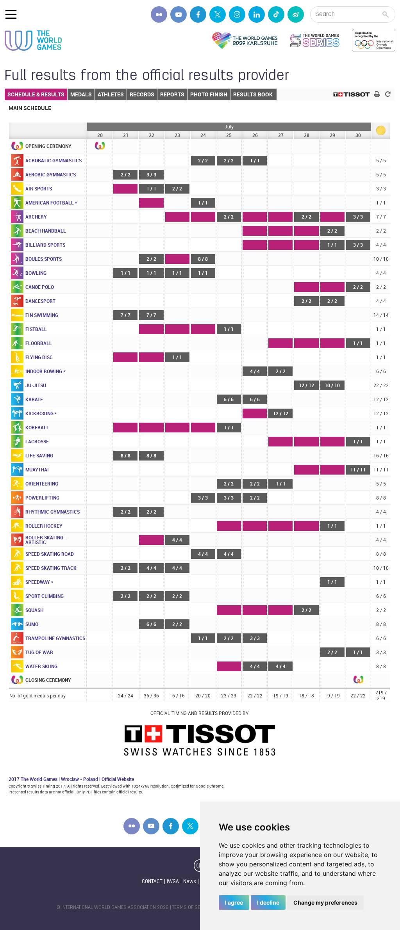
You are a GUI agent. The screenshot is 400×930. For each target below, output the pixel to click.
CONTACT (152, 881)
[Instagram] (237, 14)
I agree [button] (234, 902)
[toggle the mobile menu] (11, 14)
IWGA (173, 881)
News (189, 881)
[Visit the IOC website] (373, 40)
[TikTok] (276, 14)
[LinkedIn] (256, 14)
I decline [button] (268, 902)
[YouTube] (178, 14)
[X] (217, 14)
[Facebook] (198, 14)
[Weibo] (296, 14)
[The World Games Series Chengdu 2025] (314, 40)
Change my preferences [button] (325, 902)
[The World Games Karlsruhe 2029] (245, 40)
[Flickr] (159, 14)
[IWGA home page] (33, 40)
